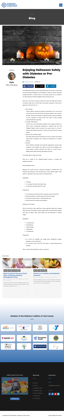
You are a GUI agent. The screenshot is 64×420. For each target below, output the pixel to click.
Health (9, 270)
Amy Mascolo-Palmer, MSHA (11, 279)
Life (19, 270)
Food (39, 270)
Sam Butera (37, 277)
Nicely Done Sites (57, 415)
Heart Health (15, 270)
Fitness (5, 270)
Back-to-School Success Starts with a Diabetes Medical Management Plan (15, 275)
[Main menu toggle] (60, 5)
